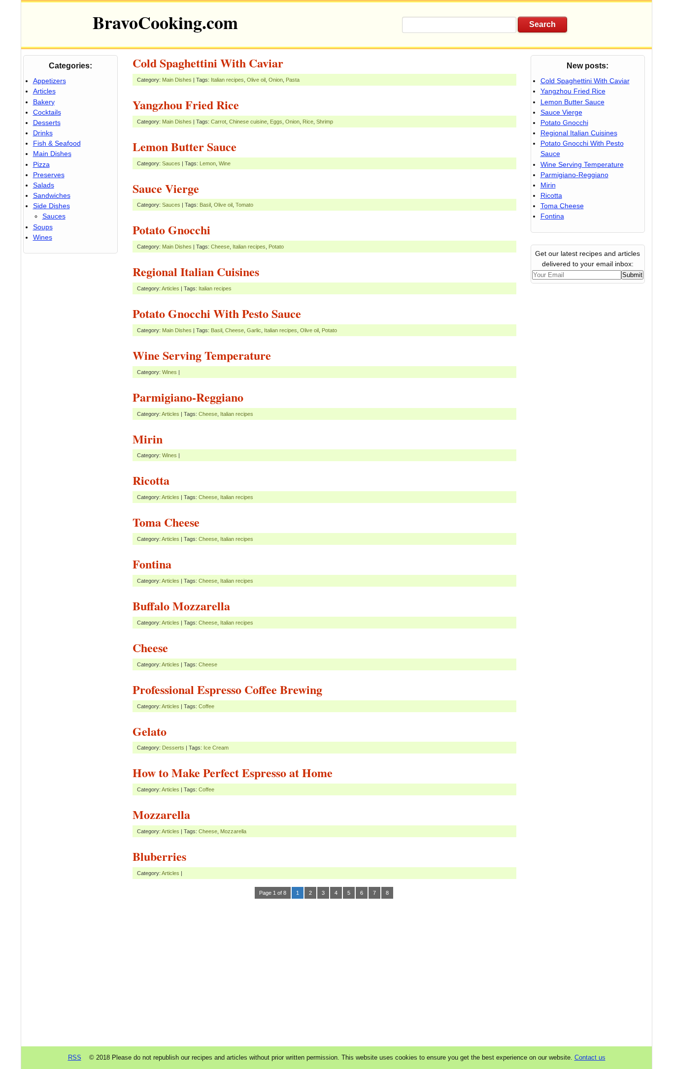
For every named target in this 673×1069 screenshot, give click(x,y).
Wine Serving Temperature (202, 355)
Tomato (244, 205)
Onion (276, 80)
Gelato (150, 731)
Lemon (208, 163)
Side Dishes (51, 206)
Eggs (276, 122)
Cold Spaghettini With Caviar (208, 62)
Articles (170, 288)
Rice (308, 122)
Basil (205, 205)
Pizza (41, 164)
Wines (169, 372)
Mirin (148, 438)
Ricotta (151, 480)
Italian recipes (227, 80)
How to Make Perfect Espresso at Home (233, 772)
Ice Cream (216, 748)
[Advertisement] (324, 969)
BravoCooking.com (165, 22)
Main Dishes (177, 80)
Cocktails (47, 112)
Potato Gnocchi (171, 229)
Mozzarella (161, 814)
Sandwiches (51, 195)
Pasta (293, 80)
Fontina (152, 563)
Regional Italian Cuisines (196, 271)
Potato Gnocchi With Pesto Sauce (217, 313)
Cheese (220, 247)
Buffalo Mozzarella (181, 605)
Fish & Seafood (57, 143)
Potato (276, 247)
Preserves (49, 175)
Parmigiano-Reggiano (188, 397)
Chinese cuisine (248, 122)
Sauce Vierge (166, 188)
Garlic (254, 330)
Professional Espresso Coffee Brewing (227, 689)
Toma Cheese (166, 522)
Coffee (206, 706)
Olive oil (256, 80)
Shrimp (324, 122)
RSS (74, 1057)
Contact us (590, 1057)
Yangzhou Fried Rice (186, 104)
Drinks (43, 133)
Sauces (171, 163)
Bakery (44, 102)
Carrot (218, 122)
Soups (43, 227)
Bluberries (159, 856)
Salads (43, 185)
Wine (225, 163)
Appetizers (49, 81)
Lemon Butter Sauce (184, 146)
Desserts (173, 748)
